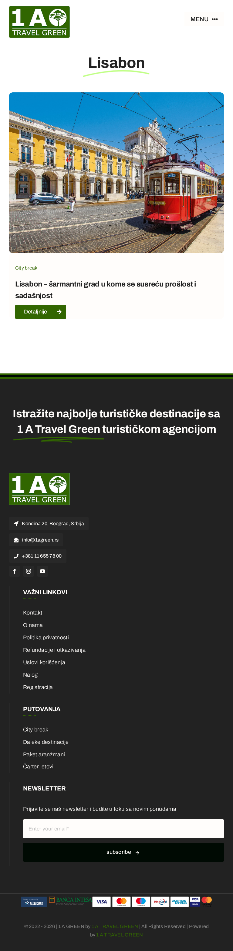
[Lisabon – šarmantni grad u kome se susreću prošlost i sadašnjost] (116, 97)
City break (26, 267)
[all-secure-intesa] (116, 896)
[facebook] (14, 571)
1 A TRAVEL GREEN (115, 926)
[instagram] (28, 571)
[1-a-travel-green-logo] (39, 9)
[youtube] (42, 571)
